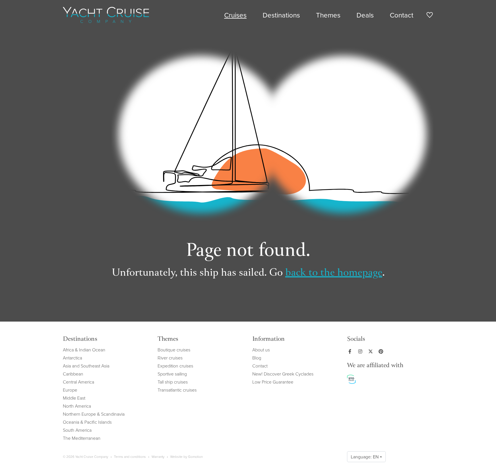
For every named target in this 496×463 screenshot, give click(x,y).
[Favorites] (429, 16)
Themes (328, 15)
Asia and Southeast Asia (86, 366)
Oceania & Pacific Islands (87, 422)
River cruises (170, 358)
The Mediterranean (81, 438)
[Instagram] (361, 351)
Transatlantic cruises (177, 390)
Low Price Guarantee (272, 382)
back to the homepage (333, 273)
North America (77, 406)
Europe (70, 390)
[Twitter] (372, 351)
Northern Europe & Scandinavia (94, 414)
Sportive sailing (172, 374)
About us (261, 350)
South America (77, 430)
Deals (365, 15)
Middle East (74, 398)
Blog (256, 358)
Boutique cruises (174, 350)
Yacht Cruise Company (106, 15)
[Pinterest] (382, 351)
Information (268, 339)
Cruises (235, 15)
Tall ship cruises (173, 382)
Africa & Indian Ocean (84, 350)
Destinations (281, 15)
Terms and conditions (130, 456)
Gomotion (195, 456)
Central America (78, 382)
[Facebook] (351, 351)
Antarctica (72, 358)
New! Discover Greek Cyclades (282, 374)
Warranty (158, 456)
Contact (401, 15)
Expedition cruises (175, 366)
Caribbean (73, 374)
